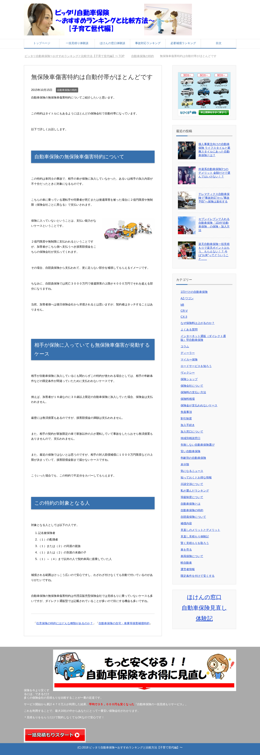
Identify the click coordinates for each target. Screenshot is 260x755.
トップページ (41, 43)
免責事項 (186, 411)
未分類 (185, 464)
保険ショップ (189, 379)
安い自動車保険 (190, 451)
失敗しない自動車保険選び (198, 444)
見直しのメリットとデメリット (200, 529)
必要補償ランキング (183, 43)
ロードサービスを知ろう (196, 366)
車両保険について (192, 556)
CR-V (184, 310)
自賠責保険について (193, 516)
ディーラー (188, 352)
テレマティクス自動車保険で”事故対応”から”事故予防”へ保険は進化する (214, 198)
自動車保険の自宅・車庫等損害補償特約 (124, 623)
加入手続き (188, 425)
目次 (218, 43)
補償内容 (186, 523)
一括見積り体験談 (77, 43)
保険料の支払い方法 (193, 392)
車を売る (186, 549)
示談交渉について (192, 484)
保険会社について (192, 385)
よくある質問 (189, 329)
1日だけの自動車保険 (194, 291)
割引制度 (186, 418)
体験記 (204, 618)
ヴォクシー (188, 372)
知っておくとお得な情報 (196, 477)
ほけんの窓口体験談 (112, 43)
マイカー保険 (189, 359)
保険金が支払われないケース (199, 405)
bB (182, 304)
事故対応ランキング (148, 43)
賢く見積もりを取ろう (195, 543)
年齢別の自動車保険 (193, 457)
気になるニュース (192, 470)
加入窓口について (192, 431)
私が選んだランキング (195, 490)
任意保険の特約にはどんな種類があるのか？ (64, 623)
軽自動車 (186, 562)
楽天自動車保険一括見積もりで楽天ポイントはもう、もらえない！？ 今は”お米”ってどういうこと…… (214, 251)
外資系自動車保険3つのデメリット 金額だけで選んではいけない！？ (214, 173)
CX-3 (184, 316)
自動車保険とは (190, 503)
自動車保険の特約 (67, 90)
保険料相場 (188, 398)
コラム (185, 346)
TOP (77, 56)
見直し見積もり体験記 (195, 536)
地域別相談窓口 (190, 438)
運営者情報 (188, 569)
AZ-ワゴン (187, 298)
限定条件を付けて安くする (198, 575)
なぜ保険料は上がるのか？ (198, 323)
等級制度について (192, 497)
